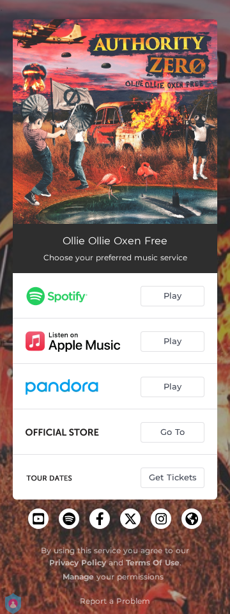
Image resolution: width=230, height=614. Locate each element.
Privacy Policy (77, 562)
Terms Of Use (153, 562)
